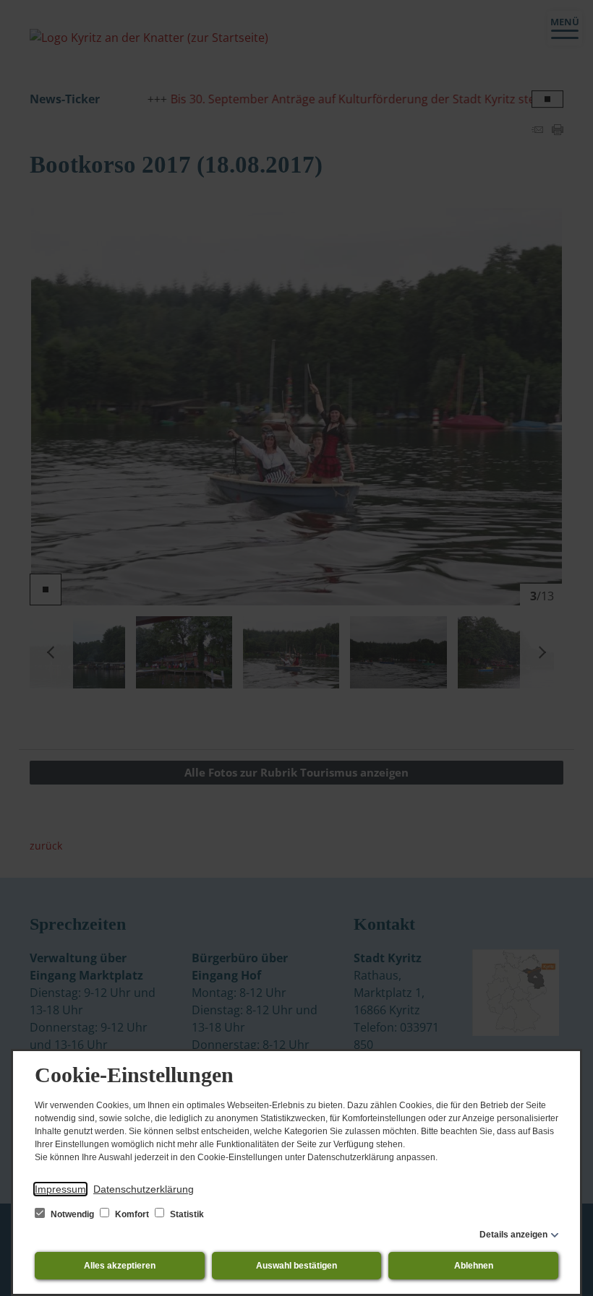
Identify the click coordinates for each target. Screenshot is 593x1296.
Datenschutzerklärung (143, 1189)
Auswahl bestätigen (296, 1266)
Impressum (60, 1189)
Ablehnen (473, 1266)
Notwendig (72, 1214)
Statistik (186, 1214)
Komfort (132, 1214)
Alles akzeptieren (119, 1266)
